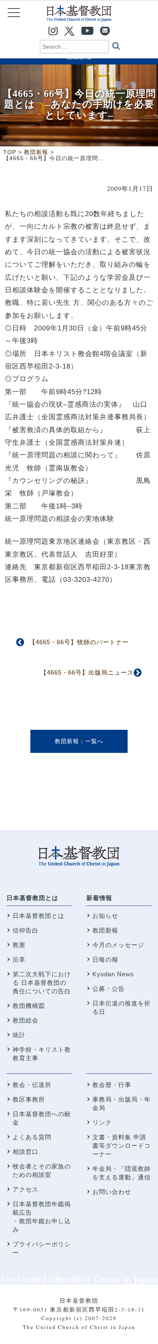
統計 (19, 1034)
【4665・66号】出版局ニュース (87, 672)
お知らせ (105, 915)
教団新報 (67, 741)
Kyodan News (113, 974)
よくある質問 (32, 1137)
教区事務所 (29, 1099)
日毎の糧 (105, 959)
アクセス (25, 1189)
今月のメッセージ (118, 944)
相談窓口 (25, 1151)
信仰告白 (25, 930)
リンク (102, 1122)
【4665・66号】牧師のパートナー (79, 642)
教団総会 (25, 1020)
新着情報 (99, 897)
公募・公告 (108, 988)
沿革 (19, 959)
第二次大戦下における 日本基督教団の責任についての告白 (42, 983)
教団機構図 (29, 1005)
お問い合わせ (111, 1191)
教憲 (19, 944)
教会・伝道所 (32, 1084)
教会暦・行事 (111, 1084)
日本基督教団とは (32, 897)
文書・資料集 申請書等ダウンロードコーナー (121, 1146)
